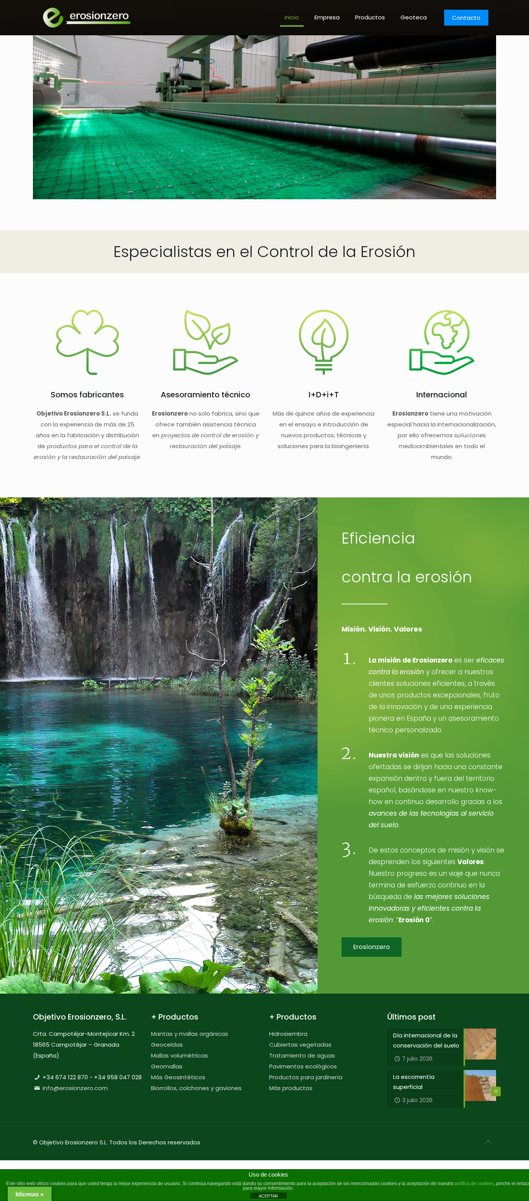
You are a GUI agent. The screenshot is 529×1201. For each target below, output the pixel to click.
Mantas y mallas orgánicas (189, 1034)
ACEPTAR (268, 1196)
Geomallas (166, 1066)
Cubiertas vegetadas (300, 1045)
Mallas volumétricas (179, 1055)
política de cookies (474, 1183)
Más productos (291, 1088)
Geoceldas (167, 1045)
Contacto (466, 18)
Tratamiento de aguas (302, 1055)
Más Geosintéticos (178, 1077)
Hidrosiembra (288, 1034)
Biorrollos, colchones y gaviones (196, 1088)
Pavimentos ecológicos (303, 1066)
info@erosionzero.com (75, 1088)
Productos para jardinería (305, 1077)
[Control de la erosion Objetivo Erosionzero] (87, 17)
